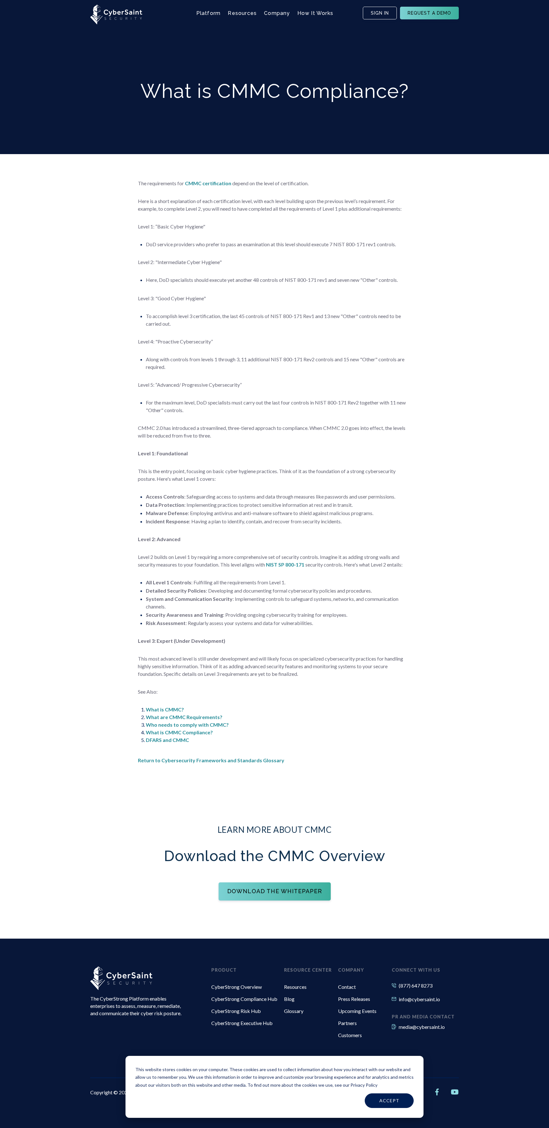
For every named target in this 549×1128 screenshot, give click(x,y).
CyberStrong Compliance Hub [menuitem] (244, 999)
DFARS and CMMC (167, 740)
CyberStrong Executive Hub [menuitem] (242, 1023)
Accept (389, 1100)
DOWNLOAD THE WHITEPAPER (274, 891)
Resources (242, 13)
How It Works (315, 13)
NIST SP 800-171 (285, 564)
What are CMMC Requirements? (184, 717)
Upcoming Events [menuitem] (357, 1011)
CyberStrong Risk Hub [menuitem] (236, 1011)
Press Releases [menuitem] (354, 999)
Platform (208, 13)
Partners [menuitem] (347, 1023)
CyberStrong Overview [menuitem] (236, 987)
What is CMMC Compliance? (179, 732)
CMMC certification (208, 183)
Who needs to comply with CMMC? (187, 725)
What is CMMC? (165, 709)
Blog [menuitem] (289, 999)
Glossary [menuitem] (293, 1011)
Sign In (380, 13)
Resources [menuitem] (295, 987)
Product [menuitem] (224, 970)
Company (277, 13)
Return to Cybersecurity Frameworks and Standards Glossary (211, 760)
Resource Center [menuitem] (308, 970)
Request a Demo (429, 13)
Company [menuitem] (351, 970)
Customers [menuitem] (350, 1035)
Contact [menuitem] (347, 987)
